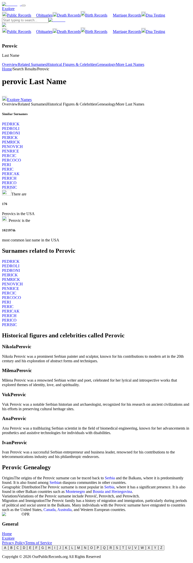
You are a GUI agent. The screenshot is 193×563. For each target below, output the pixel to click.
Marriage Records (127, 15)
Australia (64, 509)
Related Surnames (32, 64)
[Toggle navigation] (24, 5)
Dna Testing (155, 15)
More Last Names (130, 64)
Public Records (19, 15)
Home (7, 69)
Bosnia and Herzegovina (112, 491)
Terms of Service (38, 543)
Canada (49, 509)
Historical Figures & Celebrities (71, 64)
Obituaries (44, 15)
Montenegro (75, 491)
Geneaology (106, 64)
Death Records (69, 15)
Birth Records (96, 15)
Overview (10, 64)
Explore (8, 9)
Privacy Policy (13, 543)
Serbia (110, 478)
